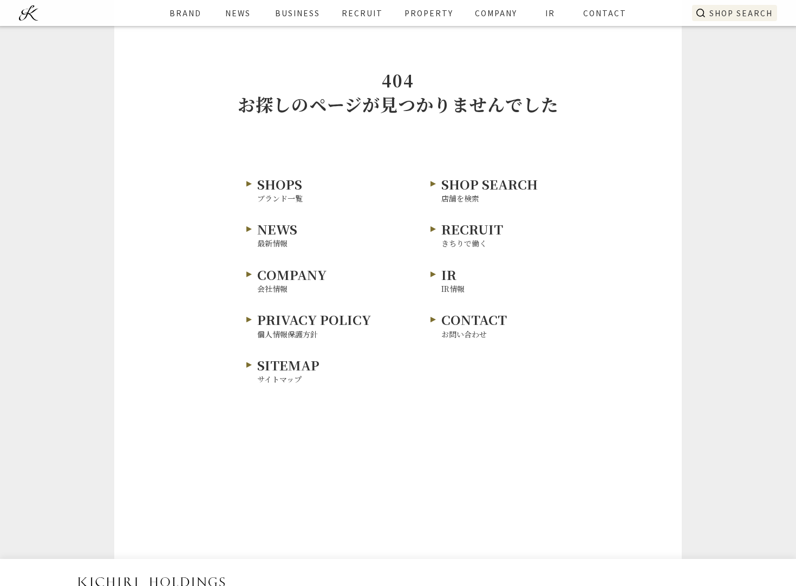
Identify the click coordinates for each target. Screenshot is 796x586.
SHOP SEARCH (741, 13)
